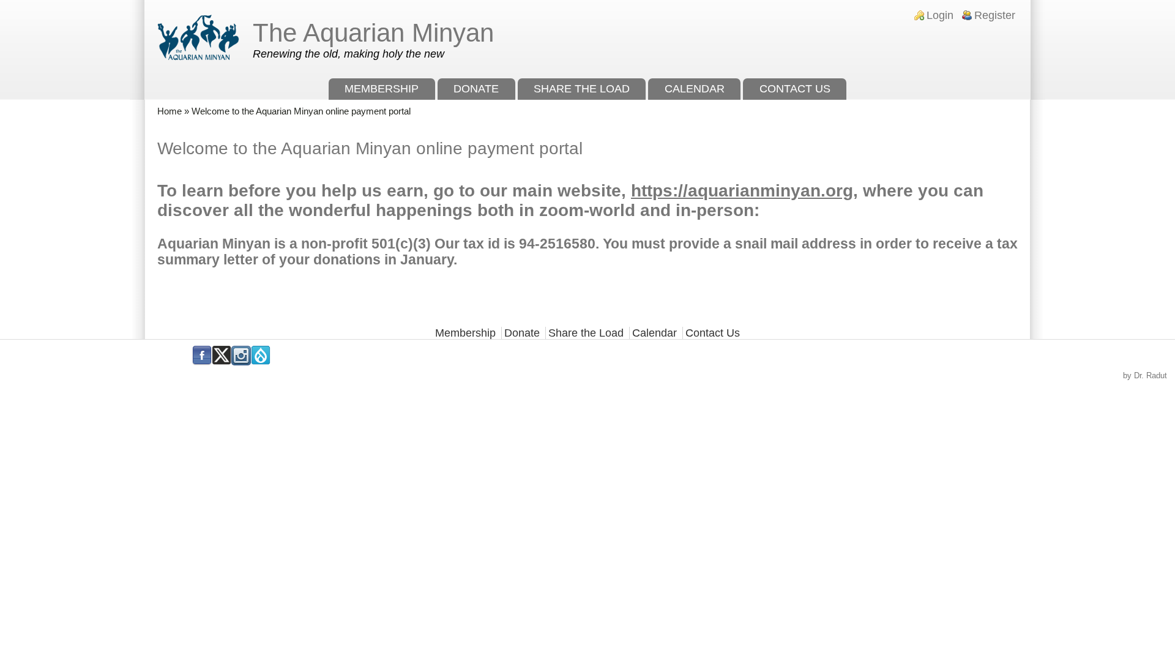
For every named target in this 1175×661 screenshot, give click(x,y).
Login (940, 15)
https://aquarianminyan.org (742, 190)
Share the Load (582, 89)
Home (169, 111)
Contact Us (794, 89)
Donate (476, 89)
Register (994, 15)
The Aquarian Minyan (373, 32)
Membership (382, 89)
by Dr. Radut (1145, 375)
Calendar (695, 89)
